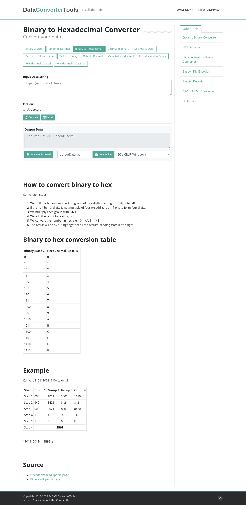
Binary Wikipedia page (45, 479)
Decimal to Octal (144, 48)
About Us (48, 500)
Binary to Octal (34, 48)
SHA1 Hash (190, 101)
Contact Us (62, 500)
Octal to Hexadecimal (121, 56)
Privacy (36, 500)
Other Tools (190, 29)
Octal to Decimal (93, 56)
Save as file (105, 154)
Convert (33, 117)
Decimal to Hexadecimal (39, 56)
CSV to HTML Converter (198, 91)
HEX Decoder (191, 47)
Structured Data (208, 9)
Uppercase (34, 109)
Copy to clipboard (40, 154)
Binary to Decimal (59, 48)
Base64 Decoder (194, 81)
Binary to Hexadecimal (88, 48)
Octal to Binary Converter (200, 37)
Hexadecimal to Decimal (70, 63)
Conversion (184, 9)
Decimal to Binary (118, 48)
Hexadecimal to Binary (152, 56)
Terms (26, 500)
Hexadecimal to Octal (38, 63)
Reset (49, 117)
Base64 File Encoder (196, 71)
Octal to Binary (69, 56)
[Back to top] (220, 498)
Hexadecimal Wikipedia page (49, 475)
